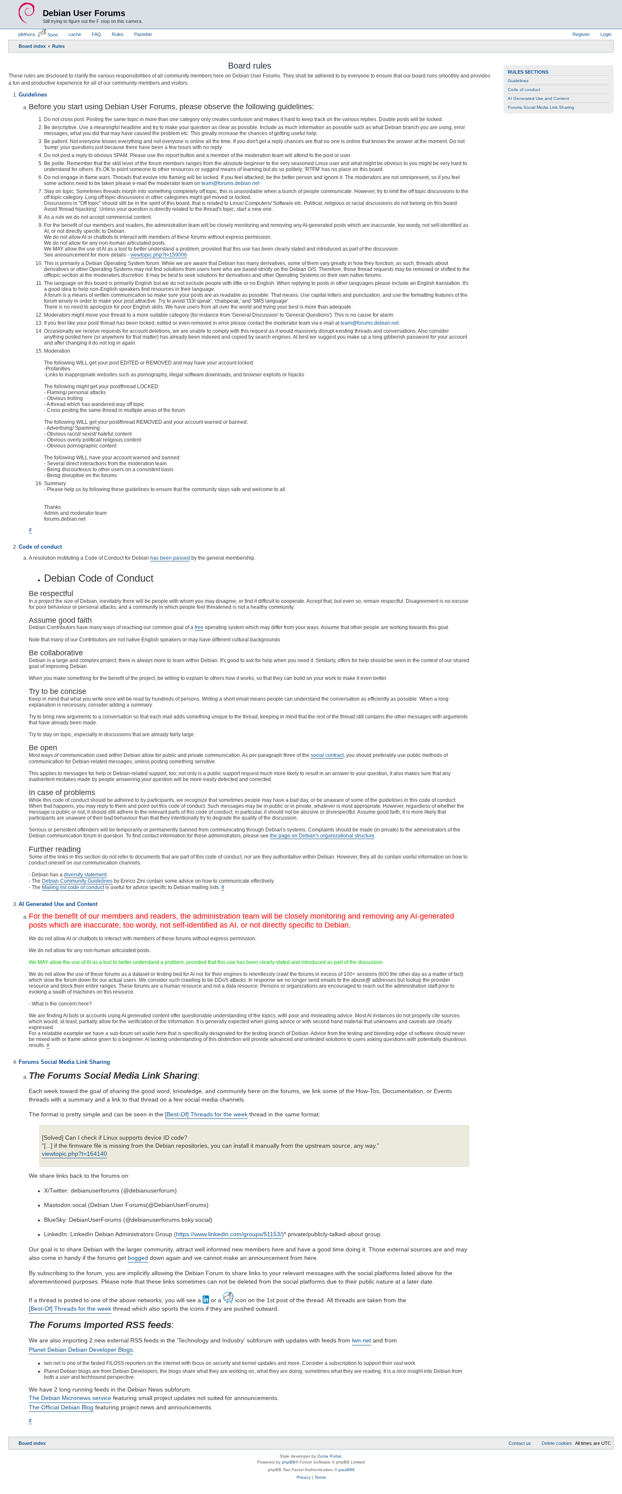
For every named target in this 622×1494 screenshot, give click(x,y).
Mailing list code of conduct (73, 887)
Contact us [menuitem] (520, 1443)
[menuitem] (23, 34)
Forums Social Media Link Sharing (541, 107)
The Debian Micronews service (70, 1398)
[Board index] (27, 13)
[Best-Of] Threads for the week (206, 1114)
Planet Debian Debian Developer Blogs (81, 1350)
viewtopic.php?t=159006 (158, 255)
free (199, 627)
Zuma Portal (329, 1456)
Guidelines (518, 80)
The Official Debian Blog (61, 1407)
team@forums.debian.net (230, 183)
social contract (327, 755)
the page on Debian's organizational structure (322, 836)
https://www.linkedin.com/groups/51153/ (229, 1234)
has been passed (170, 558)
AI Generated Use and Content (538, 98)
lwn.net (361, 1340)
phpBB (288, 1462)
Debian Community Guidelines (77, 881)
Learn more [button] (273, 1478)
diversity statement (85, 875)
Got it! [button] (574, 1478)
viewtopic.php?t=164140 (74, 1154)
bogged (138, 1258)
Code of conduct (524, 89)
